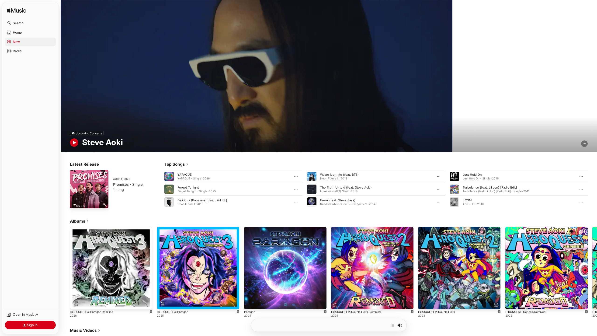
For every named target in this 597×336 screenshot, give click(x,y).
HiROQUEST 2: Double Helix (438, 229)
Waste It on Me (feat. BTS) (339, 174)
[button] (30, 23)
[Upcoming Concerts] (87, 133)
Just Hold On (472, 174)
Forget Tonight (188, 187)
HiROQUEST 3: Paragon (174, 229)
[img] (16, 10)
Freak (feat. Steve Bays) (337, 200)
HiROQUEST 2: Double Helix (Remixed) (359, 229)
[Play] (74, 142)
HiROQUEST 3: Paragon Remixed (93, 229)
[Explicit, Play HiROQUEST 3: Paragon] (162, 303)
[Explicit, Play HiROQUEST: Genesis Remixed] (511, 303)
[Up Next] (392, 325)
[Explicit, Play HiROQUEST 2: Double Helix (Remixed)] (336, 303)
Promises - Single (128, 184)
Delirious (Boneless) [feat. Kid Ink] (202, 200)
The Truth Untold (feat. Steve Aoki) (346, 187)
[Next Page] (592, 189)
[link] (176, 164)
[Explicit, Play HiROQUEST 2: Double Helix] (423, 303)
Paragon (250, 229)
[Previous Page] (159, 189)
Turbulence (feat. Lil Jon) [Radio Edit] (490, 187)
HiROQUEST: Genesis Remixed (527, 229)
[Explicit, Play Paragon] (249, 303)
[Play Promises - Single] (75, 202)
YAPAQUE (184, 174)
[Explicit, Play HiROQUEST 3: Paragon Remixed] (75, 303)
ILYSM (467, 200)
